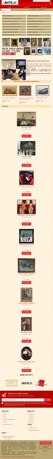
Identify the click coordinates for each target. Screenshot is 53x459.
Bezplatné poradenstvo (34, 430)
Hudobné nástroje (32, 32)
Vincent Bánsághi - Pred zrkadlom (41, 98)
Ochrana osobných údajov (9, 419)
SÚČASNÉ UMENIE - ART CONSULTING (12, 18)
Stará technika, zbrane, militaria (36, 29)
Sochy (30, 18)
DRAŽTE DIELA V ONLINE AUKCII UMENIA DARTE (26, 81)
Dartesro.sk (40, 0)
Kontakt (9, 7)
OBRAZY (8, 15)
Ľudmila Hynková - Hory (24, 98)
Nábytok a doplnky (33, 26)
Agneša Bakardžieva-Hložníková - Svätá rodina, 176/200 (9, 98)
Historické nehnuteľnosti (34, 34)
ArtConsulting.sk (46, 0)
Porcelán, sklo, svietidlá (11, 24)
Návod (4, 417)
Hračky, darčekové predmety (10, 32)
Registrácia (41, 9)
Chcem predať (44, 7)
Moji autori (31, 422)
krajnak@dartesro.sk (46, 69)
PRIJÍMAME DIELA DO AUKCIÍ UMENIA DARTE (37, 61)
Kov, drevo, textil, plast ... (34, 24)
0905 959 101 (34, 70)
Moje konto (31, 419)
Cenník (4, 414)
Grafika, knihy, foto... (35, 21)
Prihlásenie (34, 9)
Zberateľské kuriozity (8, 34)
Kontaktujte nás (32, 427)
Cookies (5, 422)
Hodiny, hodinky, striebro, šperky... (11, 26)
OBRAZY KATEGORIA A (33, 15)
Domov (4, 12)
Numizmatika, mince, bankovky (10, 29)
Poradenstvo (26, 7)
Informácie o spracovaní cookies (25, 457)
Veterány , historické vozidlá (10, 21)
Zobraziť (27, 136)
